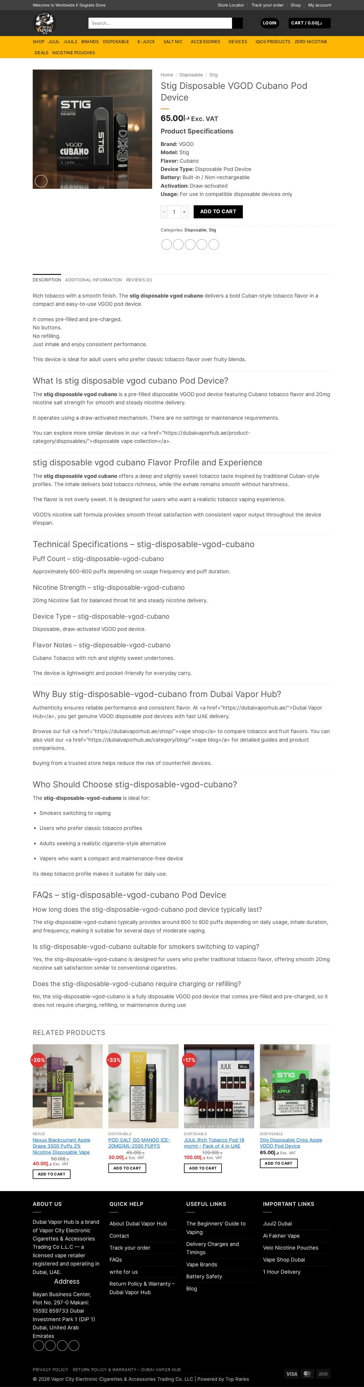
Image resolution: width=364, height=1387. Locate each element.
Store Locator (231, 5)
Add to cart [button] (51, 1174)
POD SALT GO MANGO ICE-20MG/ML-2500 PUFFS (139, 1143)
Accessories (205, 41)
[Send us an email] (62, 1345)
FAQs (115, 1259)
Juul (53, 41)
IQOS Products (273, 41)
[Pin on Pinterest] (202, 244)
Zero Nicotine (311, 41)
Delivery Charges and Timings (212, 1248)
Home (167, 75)
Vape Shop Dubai (284, 1259)
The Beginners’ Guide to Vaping (216, 1227)
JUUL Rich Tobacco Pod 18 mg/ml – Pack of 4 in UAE (214, 1143)
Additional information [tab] (93, 280)
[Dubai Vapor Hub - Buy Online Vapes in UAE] (56, 23)
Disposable (116, 41)
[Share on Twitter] (178, 244)
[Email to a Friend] (190, 244)
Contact (119, 1236)
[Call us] (74, 1345)
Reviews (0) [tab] (139, 280)
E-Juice (146, 41)
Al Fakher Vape (281, 1236)
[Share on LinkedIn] (213, 244)
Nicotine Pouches (73, 52)
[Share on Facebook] (166, 244)
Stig (213, 75)
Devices (238, 41)
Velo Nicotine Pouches (290, 1247)
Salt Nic (173, 41)
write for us (123, 1272)
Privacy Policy (50, 1369)
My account (319, 5)
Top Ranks (237, 1379)
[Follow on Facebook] (38, 1345)
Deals (41, 52)
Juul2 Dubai (277, 1223)
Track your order (267, 5)
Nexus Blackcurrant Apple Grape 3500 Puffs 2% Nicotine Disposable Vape (61, 1146)
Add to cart (218, 211)
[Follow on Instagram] (50, 1345)
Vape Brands (201, 1264)
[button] (269, 23)
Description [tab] (47, 280)
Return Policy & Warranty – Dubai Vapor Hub (142, 1288)
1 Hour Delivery (282, 1272)
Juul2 (70, 41)
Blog (191, 1288)
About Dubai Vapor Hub (138, 1223)
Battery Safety (204, 1276)
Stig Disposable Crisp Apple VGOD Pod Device (291, 1143)
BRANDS (90, 41)
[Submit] (237, 23)
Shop (296, 5)
